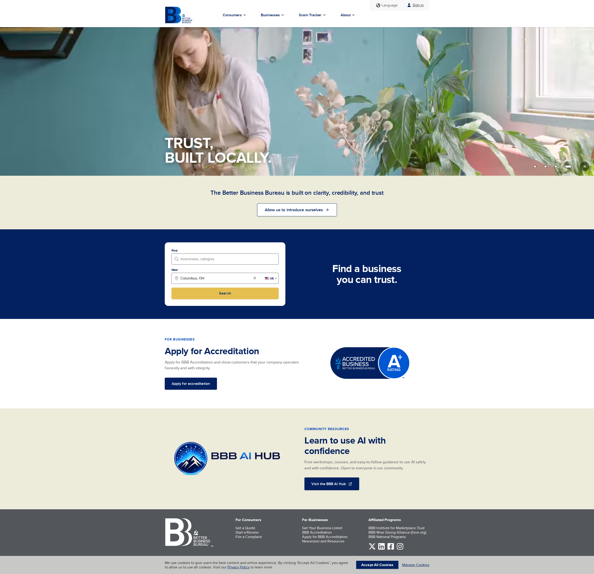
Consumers (232, 15)
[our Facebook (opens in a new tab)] (390, 548)
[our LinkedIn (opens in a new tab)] (381, 548)
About (346, 15)
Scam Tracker (310, 15)
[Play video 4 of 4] (568, 166)
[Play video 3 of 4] (556, 166)
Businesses (270, 15)
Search (225, 293)
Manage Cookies (415, 565)
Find (174, 250)
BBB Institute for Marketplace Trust (396, 528)
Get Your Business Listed (322, 528)
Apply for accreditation (191, 383)
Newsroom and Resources (323, 541)
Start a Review (247, 532)
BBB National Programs (387, 536)
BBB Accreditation (317, 532)
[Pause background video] (584, 166)
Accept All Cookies (377, 565)
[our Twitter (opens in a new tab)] (372, 548)
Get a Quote (245, 528)
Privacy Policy (238, 567)
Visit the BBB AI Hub (328, 483)
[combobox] (226, 258)
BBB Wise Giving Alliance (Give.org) (397, 532)
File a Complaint (249, 536)
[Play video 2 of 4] (545, 166)
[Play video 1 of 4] (535, 166)
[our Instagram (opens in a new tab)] (400, 548)
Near (174, 269)
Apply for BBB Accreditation (325, 536)
